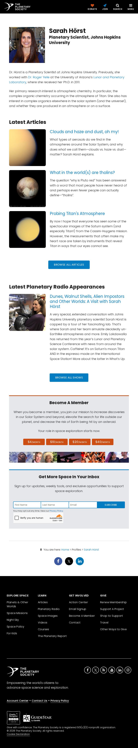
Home (65, 550)
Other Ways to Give (113, 629)
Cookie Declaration (18, 734)
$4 (34, 442)
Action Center (78, 602)
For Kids (12, 633)
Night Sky (13, 620)
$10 (56, 442)
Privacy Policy (56, 510)
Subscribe (111, 505)
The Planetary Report (52, 636)
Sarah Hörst (91, 550)
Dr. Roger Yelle (38, 77)
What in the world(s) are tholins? (82, 172)
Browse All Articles (69, 265)
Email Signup (77, 609)
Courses (43, 629)
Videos (42, 622)
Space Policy (15, 627)
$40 (102, 442)
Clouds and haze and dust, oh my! (84, 131)
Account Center (17, 701)
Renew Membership (113, 602)
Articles (43, 602)
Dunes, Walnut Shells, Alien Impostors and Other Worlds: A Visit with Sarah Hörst (87, 301)
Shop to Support (111, 616)
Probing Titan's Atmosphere (77, 213)
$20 (80, 442)
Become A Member (82, 616)
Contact (75, 622)
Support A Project (112, 609)
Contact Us (39, 701)
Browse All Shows (69, 377)
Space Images (48, 616)
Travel (104, 622)
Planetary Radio (49, 609)
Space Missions (17, 613)
